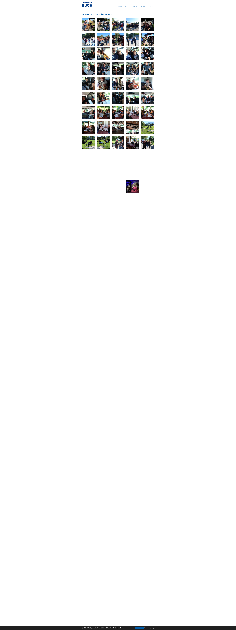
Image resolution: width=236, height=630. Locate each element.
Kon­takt (151, 6)
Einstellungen (149, 628)
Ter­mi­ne (143, 6)
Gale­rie (135, 6)
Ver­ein (110, 6)
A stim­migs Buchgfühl (122, 6)
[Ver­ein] (87, 6)
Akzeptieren (139, 628)
